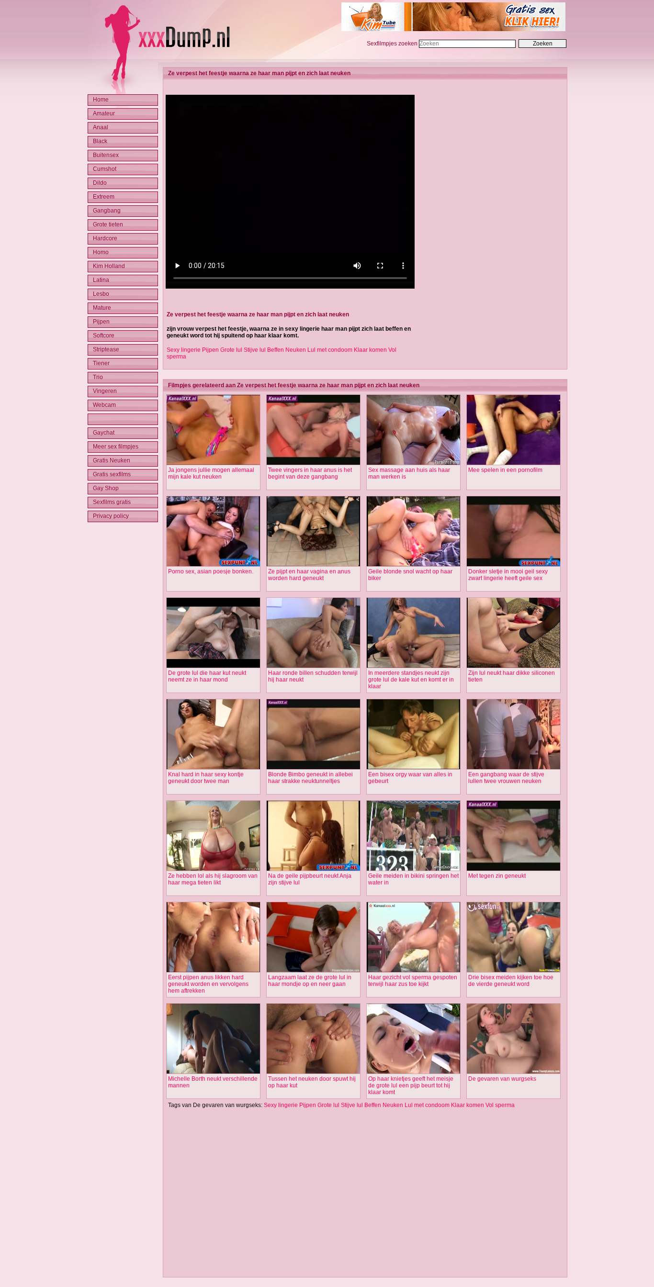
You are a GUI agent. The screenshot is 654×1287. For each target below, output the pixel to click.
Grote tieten (108, 224)
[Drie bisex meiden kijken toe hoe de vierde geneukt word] (513, 970)
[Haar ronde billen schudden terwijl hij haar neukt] (313, 666)
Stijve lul (255, 350)
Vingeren (105, 391)
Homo (101, 252)
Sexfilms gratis (112, 502)
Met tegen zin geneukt (497, 876)
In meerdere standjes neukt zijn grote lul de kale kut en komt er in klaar (411, 680)
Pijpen (210, 350)
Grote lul (231, 350)
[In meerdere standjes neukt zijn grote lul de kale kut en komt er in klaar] (413, 666)
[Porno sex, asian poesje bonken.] (213, 564)
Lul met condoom (329, 350)
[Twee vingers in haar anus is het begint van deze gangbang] (313, 463)
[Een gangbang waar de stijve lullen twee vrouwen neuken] (513, 767)
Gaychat (103, 432)
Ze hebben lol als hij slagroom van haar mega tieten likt (213, 879)
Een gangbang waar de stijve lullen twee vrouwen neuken (506, 777)
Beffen (275, 350)
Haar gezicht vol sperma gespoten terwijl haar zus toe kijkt (412, 980)
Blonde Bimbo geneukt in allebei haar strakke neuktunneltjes (310, 777)
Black (100, 141)
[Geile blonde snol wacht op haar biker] (413, 564)
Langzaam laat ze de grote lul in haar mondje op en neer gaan (309, 980)
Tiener (101, 363)
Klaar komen (370, 350)
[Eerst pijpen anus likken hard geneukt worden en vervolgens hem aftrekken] (213, 970)
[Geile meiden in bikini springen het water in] (413, 869)
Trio (98, 377)
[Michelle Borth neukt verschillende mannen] (213, 1072)
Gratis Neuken (111, 460)
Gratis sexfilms (112, 474)
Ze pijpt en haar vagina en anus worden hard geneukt (309, 575)
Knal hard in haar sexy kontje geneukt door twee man (206, 777)
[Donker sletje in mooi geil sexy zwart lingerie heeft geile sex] (513, 564)
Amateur (104, 113)
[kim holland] (453, 29)
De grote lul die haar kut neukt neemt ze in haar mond (207, 676)
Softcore (103, 335)
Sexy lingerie (184, 350)
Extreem (103, 196)
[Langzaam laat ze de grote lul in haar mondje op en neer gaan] (313, 970)
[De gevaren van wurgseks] (513, 1072)
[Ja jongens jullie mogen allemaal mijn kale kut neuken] (213, 463)
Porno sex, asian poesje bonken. (210, 571)
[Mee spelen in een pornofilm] (513, 463)
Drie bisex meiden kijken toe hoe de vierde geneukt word (510, 980)
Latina (101, 280)
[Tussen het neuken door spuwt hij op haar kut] (313, 1072)
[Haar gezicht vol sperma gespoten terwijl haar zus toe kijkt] (413, 970)
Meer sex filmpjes (115, 446)
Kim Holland (109, 266)
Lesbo (101, 294)
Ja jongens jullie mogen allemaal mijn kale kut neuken (211, 473)
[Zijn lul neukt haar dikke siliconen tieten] (513, 666)
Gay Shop (106, 488)
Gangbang (107, 210)
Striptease (106, 349)
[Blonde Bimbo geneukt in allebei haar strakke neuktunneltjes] (313, 767)
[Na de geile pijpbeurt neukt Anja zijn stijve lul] (313, 869)
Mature (102, 307)
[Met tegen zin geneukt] (513, 869)
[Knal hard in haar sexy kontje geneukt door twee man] (213, 767)
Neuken (295, 350)
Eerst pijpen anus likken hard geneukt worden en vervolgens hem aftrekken (208, 984)
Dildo (100, 182)
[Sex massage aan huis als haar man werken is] (413, 463)
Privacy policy (111, 516)
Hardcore (105, 238)
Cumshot (104, 169)
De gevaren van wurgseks (502, 1078)
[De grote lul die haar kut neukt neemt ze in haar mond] (213, 666)
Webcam (104, 405)
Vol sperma (500, 1105)
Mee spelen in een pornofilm (505, 470)
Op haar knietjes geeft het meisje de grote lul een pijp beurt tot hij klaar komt (410, 1085)
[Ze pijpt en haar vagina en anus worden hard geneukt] (313, 564)
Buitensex (106, 155)
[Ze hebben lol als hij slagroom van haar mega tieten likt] (213, 869)
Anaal (100, 127)
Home (101, 99)
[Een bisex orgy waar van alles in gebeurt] (413, 767)
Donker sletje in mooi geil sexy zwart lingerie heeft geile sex (508, 575)
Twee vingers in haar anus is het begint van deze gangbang (310, 473)
